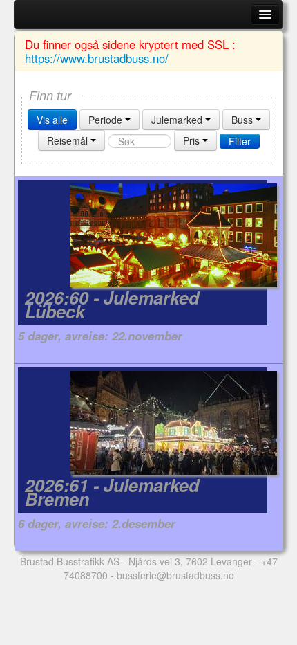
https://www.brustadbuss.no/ (97, 58)
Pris (192, 140)
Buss (243, 120)
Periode (106, 120)
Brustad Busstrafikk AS (69, 561)
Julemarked (178, 120)
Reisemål (68, 140)
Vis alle (52, 120)
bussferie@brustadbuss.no (175, 575)
